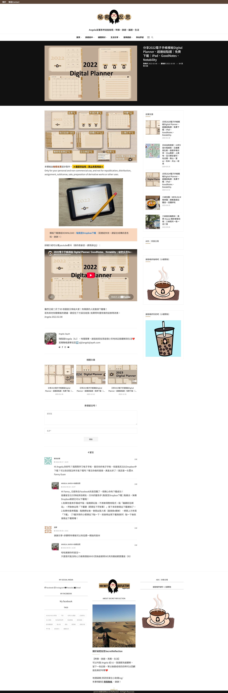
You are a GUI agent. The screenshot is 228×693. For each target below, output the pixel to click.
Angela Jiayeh (64, 334)
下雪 (62, 615)
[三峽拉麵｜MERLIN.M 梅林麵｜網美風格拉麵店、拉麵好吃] (153, 203)
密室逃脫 (79, 620)
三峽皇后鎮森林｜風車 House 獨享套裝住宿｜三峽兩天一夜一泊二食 (171, 220)
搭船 (66, 624)
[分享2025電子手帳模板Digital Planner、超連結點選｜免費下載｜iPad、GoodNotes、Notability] (59, 374)
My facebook (66, 601)
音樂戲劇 (127, 37)
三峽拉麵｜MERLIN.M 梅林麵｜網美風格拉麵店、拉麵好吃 (171, 200)
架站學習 (140, 37)
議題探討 (102, 37)
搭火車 (59, 624)
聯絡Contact (14, 1)
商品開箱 (70, 620)
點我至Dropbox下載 (86, 232)
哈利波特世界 (59, 620)
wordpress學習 (51, 615)
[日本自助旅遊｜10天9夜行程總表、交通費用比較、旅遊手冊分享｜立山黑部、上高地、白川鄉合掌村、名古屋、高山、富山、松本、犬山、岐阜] (153, 151)
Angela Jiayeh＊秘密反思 (70, 483)
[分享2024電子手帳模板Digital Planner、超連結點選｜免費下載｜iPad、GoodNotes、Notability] (91, 374)
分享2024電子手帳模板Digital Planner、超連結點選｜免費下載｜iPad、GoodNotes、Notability (171, 180)
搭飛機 (74, 624)
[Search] (152, 37)
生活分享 (114, 37)
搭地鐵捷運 (49, 624)
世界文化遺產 (71, 615)
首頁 (78, 37)
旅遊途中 (89, 37)
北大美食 (48, 620)
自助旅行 (56, 629)
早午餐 (48, 629)
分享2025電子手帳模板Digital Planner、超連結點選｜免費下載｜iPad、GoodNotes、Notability (171, 128)
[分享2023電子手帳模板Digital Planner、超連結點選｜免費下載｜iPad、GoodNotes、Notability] (122, 374)
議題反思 (66, 629)
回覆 (136, 459)
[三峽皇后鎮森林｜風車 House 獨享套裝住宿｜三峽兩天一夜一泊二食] (153, 222)
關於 (4, 1)
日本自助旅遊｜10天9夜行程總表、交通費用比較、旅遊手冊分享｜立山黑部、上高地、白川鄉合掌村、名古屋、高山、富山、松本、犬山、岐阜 (171, 154)
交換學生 (82, 615)
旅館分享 (82, 624)
